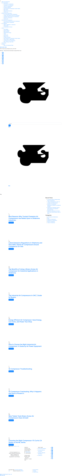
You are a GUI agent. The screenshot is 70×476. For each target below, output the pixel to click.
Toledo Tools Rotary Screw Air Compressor (11, 15)
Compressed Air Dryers (8, 26)
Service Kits (6, 12)
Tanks (5, 33)
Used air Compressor (51, 222)
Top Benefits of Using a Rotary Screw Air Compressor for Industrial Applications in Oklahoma (23, 271)
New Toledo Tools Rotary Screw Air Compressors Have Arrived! (21, 417)
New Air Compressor (51, 221)
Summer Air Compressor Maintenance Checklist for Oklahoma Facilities (54, 205)
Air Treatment (4, 23)
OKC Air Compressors (6, 1)
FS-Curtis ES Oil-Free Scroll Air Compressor (12, 21)
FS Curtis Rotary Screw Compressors (10, 14)
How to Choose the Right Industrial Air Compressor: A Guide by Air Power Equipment (25, 345)
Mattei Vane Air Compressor (9, 22)
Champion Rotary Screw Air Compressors (11, 16)
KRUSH (22, 470)
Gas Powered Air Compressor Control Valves (12, 8)
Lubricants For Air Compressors (9, 40)
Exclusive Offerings (7, 7)
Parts (3, 28)
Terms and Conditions (42, 448)
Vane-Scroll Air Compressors (7, 20)
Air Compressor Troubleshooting (20, 369)
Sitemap (34, 470)
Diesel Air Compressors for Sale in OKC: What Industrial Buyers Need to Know (54, 212)
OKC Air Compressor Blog (8, 45)
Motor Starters (6, 31)
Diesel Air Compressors (8, 10)
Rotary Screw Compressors (7, 13)
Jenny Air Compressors (8, 6)
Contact (3, 44)
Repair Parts (6, 36)
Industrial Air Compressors (52, 220)
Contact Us (40, 455)
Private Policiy (35, 469)
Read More (11, 222)
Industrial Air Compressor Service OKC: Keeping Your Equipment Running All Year (53, 208)
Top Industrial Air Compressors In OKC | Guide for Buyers (25, 296)
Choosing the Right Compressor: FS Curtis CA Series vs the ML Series (25, 441)
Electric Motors (6, 30)
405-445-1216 (3, 47)
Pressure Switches (7, 37)
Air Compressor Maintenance (52, 216)
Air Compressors (5, 2)
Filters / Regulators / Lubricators (9, 24)
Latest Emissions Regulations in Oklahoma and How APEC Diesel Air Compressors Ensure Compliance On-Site (25, 244)
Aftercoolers (6, 25)
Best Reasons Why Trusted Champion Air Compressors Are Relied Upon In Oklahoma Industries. (24, 218)
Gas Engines (6, 29)
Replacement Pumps (7, 32)
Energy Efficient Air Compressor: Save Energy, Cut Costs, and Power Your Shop (25, 321)
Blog (48, 218)
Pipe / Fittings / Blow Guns (8, 41)
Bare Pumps (6, 9)
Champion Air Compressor (8, 5)
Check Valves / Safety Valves (9, 39)
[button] (9, 126)
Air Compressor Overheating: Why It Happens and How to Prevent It (25, 392)
